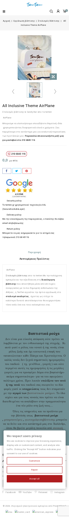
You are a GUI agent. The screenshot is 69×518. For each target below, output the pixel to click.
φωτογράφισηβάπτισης (40, 419)
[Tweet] (17, 171)
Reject (34, 470)
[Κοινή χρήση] (7, 171)
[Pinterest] (27, 171)
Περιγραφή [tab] (34, 252)
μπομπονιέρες (13, 419)
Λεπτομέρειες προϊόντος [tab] (34, 259)
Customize (34, 461)
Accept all (34, 479)
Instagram (59, 492)
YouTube (27, 492)
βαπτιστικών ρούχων (41, 393)
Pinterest (43, 492)
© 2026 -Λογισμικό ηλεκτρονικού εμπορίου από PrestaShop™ (34, 506)
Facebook (11, 492)
